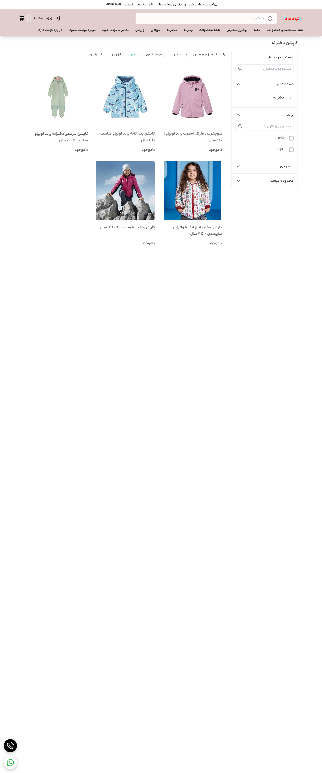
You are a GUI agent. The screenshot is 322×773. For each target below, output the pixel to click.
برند (290, 114)
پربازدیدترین (178, 54)
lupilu (281, 149)
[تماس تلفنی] (10, 745)
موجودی (286, 166)
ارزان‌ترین (114, 54)
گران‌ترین (95, 54)
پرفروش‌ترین (155, 54)
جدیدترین (133, 54)
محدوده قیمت (281, 180)
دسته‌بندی (285, 84)
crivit (281, 138)
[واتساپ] (10, 762)
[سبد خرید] (22, 18)
